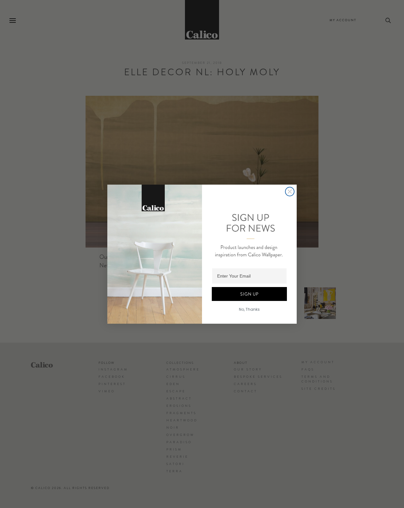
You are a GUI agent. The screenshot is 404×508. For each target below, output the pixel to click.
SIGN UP (249, 294)
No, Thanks (249, 309)
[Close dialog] (289, 191)
